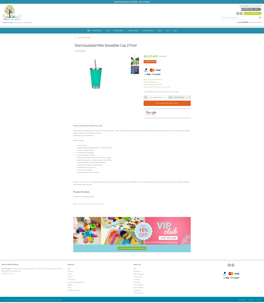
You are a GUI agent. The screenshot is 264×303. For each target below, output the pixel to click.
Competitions (137, 290)
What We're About (139, 274)
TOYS (107, 30)
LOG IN (251, 6)
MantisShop (58, 300)
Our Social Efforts (138, 285)
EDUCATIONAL (118, 30)
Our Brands (137, 279)
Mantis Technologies (33, 300)
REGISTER (258, 6)
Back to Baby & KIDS (84, 37)
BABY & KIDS (97, 30)
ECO (167, 30)
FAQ (69, 268)
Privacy (70, 274)
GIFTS (160, 30)
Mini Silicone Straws (84, 182)
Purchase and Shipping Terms (76, 282)
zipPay (69, 287)
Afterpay (70, 285)
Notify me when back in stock (168, 103)
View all (80, 51)
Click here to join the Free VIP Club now (132, 248)
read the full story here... (8, 273)
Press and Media (138, 287)
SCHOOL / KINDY (133, 30)
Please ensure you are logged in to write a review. (88, 204)
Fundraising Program (74, 290)
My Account (242, 300)
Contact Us (71, 271)
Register (251, 300)
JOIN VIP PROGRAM (150, 61)
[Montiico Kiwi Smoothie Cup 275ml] (135, 61)
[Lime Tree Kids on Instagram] (232, 265)
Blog (135, 268)
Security (70, 277)
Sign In (259, 300)
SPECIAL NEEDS (148, 30)
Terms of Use (71, 279)
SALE (175, 30)
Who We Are (137, 271)
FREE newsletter (138, 293)
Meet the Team (138, 277)
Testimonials (137, 282)
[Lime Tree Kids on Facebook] (229, 265)
